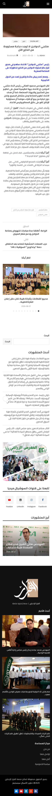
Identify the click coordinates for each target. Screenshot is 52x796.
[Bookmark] (6, 267)
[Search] (4, 4)
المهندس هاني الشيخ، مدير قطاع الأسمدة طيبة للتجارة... (25, 546)
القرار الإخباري (35, 603)
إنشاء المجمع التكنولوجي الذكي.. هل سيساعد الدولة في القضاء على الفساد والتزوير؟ (28, 163)
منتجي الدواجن (42, 214)
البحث (46, 335)
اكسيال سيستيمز (19, 783)
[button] (5, 287)
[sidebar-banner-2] (26, 461)
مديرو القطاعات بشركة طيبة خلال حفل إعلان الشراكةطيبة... (26, 300)
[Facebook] (36, 791)
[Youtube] (21, 791)
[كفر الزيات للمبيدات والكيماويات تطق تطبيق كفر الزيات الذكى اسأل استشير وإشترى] (26, 715)
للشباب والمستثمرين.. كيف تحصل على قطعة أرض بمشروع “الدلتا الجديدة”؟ (26, 154)
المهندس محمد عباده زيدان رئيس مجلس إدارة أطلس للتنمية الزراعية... (28, 651)
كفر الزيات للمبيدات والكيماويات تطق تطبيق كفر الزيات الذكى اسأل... (27, 735)
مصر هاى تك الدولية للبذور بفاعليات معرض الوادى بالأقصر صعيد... (26, 693)
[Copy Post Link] (5, 398)
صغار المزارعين (43, 209)
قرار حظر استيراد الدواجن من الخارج (23, 209)
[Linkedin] (26, 791)
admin (42, 55)
